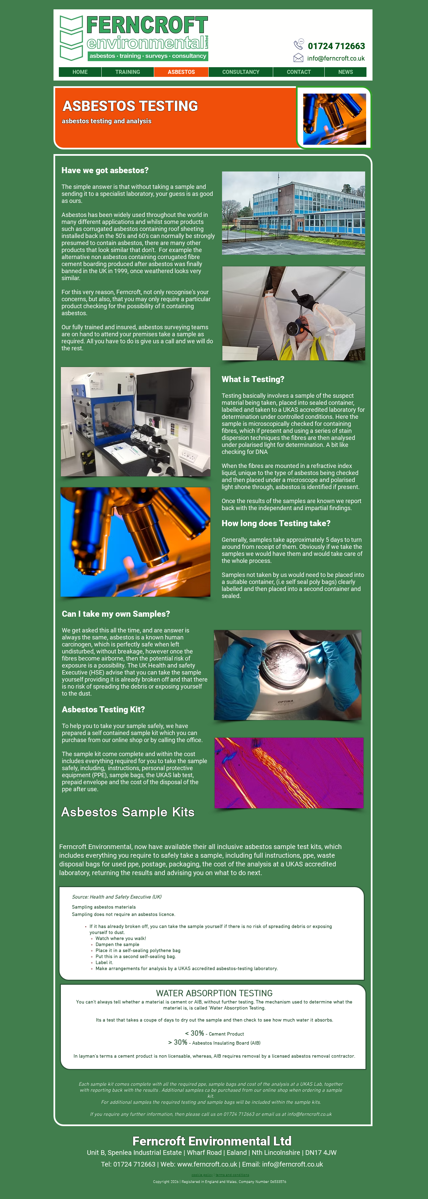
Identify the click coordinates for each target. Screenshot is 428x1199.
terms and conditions (232, 1175)
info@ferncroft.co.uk (336, 59)
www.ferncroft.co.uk (207, 1164)
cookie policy (202, 1175)
